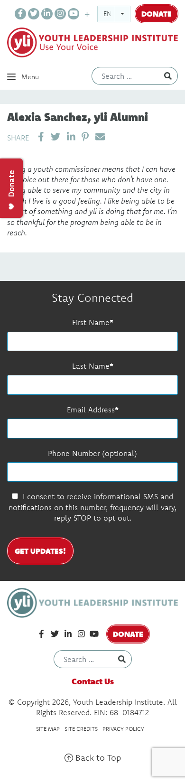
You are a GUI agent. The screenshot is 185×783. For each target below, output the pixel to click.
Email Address (91, 409)
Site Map (48, 728)
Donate (156, 14)
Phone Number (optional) (92, 453)
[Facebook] (20, 13)
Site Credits (81, 728)
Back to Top (97, 757)
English (116, 13)
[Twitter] (33, 13)
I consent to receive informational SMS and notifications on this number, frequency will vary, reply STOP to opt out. (92, 507)
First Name (91, 322)
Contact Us (93, 681)
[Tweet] (55, 137)
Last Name (91, 366)
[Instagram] (60, 13)
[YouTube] (73, 13)
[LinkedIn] (47, 13)
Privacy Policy (123, 728)
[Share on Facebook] (41, 137)
